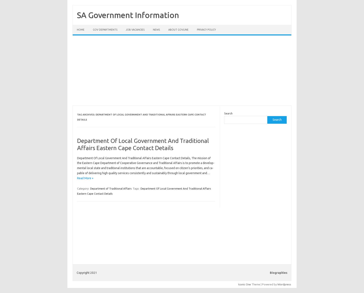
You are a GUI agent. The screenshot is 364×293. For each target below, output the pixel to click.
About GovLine (178, 29)
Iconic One (244, 284)
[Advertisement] (182, 73)
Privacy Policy (206, 29)
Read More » (85, 178)
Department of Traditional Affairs (111, 188)
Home (80, 29)
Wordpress (284, 284)
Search (228, 113)
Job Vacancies (135, 29)
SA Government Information (128, 15)
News (156, 29)
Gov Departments (105, 29)
